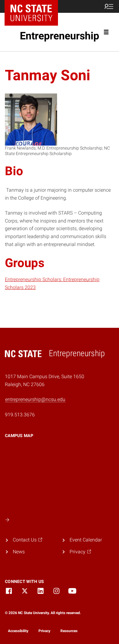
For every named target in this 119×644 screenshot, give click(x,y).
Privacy (44, 631)
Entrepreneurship (59, 36)
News (19, 552)
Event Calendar (86, 540)
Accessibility (18, 631)
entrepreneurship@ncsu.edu (35, 399)
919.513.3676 (20, 415)
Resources (69, 631)
